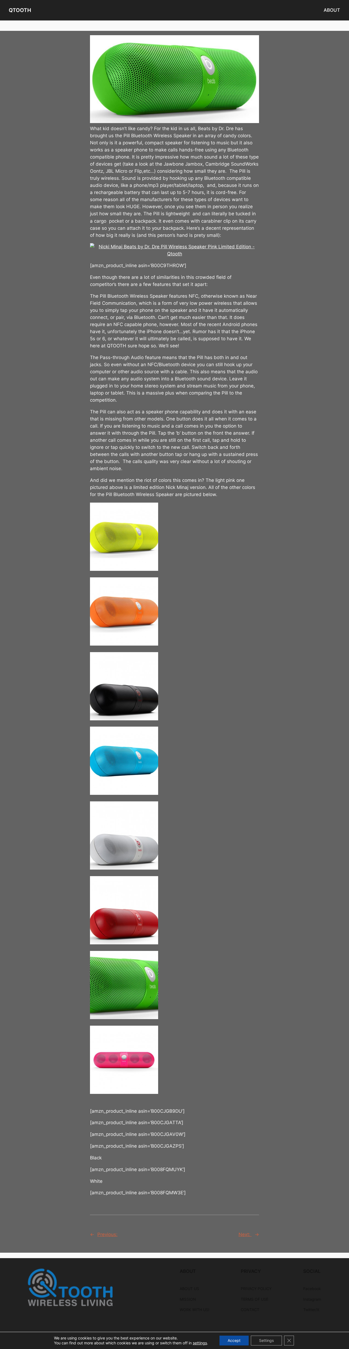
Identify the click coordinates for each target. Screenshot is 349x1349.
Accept (234, 1340)
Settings (266, 1340)
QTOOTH (20, 10)
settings (200, 1343)
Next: (245, 1234)
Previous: (107, 1234)
